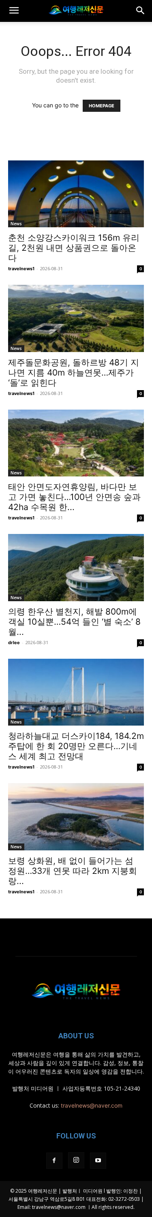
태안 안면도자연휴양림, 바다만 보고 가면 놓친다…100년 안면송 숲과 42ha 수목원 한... (74, 497)
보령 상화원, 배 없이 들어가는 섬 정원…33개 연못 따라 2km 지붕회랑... (72, 871)
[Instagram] (76, 1160)
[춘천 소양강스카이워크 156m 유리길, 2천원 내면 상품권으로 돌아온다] (76, 193)
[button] (14, 11)
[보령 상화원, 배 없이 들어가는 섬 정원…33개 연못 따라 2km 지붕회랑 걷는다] (76, 816)
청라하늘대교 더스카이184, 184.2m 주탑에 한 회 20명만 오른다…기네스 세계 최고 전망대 (76, 746)
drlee (14, 642)
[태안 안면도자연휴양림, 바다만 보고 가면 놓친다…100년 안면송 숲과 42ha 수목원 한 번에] (76, 443)
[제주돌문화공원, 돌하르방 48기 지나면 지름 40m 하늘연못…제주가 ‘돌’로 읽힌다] (76, 318)
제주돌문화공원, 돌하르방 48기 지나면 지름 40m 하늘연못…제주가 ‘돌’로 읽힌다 (73, 372)
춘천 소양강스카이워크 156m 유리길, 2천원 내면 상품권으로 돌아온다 (73, 248)
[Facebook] (54, 1161)
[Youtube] (98, 1161)
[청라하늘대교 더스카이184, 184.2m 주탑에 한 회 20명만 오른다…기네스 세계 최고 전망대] (76, 692)
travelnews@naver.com (91, 1105)
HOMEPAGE (101, 106)
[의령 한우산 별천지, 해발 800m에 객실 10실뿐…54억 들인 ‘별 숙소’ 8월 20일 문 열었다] (76, 567)
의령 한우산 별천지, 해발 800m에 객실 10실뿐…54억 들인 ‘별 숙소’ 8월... (74, 621)
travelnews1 (21, 268)
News (16, 223)
